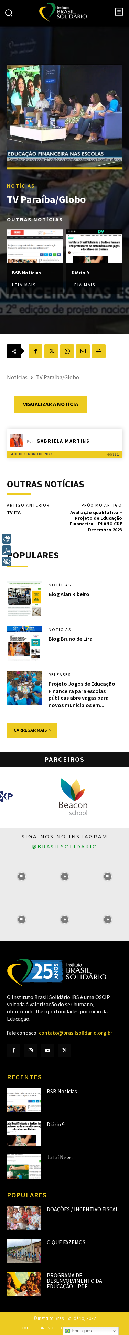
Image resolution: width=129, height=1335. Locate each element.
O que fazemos (66, 1242)
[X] (51, 351)
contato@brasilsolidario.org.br (75, 1033)
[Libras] (6, 539)
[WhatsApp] (67, 351)
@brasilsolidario (65, 846)
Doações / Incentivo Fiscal (82, 1209)
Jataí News (60, 1157)
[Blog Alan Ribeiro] (24, 598)
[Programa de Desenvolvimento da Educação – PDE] (24, 1284)
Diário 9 (80, 273)
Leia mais (24, 285)
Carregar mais (30, 730)
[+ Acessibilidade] (6, 561)
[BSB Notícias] (35, 246)
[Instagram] (30, 1050)
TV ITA (14, 512)
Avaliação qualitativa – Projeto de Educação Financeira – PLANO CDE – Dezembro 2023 (95, 521)
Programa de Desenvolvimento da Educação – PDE (74, 1281)
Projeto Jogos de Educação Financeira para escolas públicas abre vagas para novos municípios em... (82, 694)
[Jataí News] (24, 1166)
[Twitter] (64, 1050)
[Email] (83, 351)
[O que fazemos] (24, 1251)
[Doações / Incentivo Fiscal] (24, 1218)
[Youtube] (47, 1050)
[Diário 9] (94, 246)
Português (81, 1330)
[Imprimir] (99, 351)
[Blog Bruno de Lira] (24, 643)
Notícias (21, 186)
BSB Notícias (26, 273)
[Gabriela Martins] (18, 440)
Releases (60, 675)
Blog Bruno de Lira (71, 638)
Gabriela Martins (63, 441)
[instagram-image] (21, 876)
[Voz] (6, 550)
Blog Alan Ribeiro (69, 593)
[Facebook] (35, 351)
